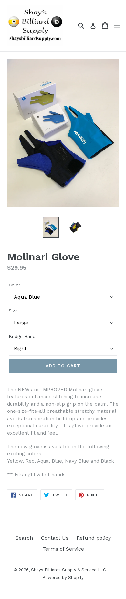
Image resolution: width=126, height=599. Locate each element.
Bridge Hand (22, 336)
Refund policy (94, 538)
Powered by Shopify (63, 577)
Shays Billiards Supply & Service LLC (68, 569)
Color (14, 284)
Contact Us (54, 538)
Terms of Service (63, 549)
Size (13, 310)
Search (24, 538)
